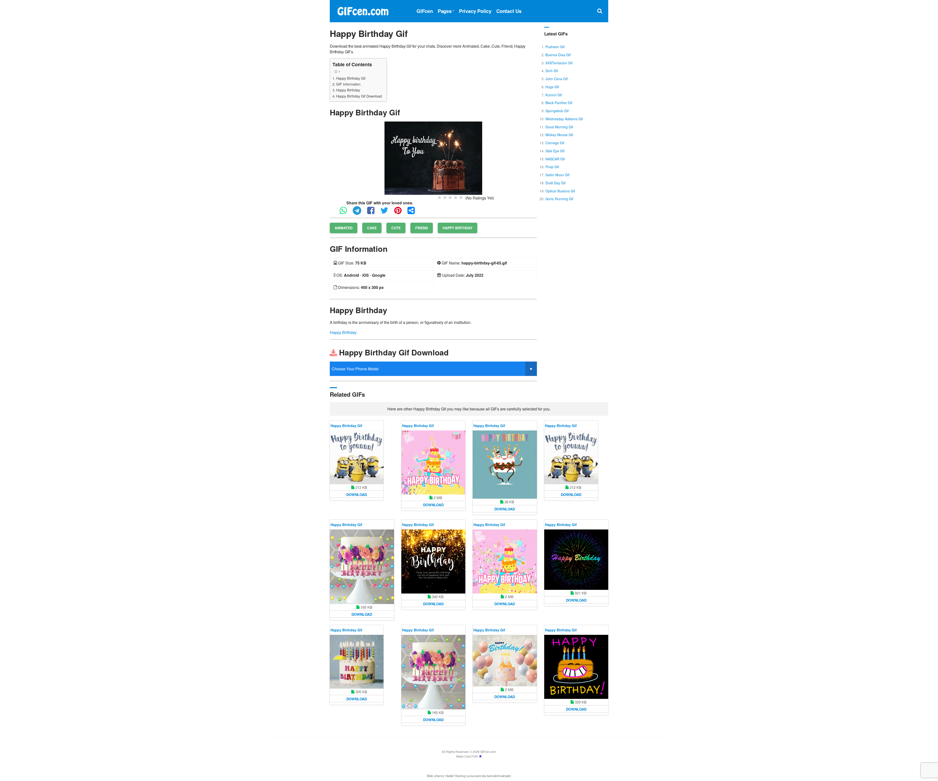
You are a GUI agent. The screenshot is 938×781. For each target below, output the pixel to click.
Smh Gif (551, 70)
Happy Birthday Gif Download (359, 96)
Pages (445, 10)
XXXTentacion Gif (559, 62)
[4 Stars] (455, 197)
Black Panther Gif (558, 102)
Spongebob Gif (557, 110)
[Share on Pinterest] (400, 212)
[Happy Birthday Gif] (433, 157)
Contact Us (509, 10)
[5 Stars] (460, 197)
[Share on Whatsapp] (346, 212)
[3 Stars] (450, 197)
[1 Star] (439, 197)
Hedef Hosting (455, 775)
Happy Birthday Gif (350, 78)
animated (343, 227)
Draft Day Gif (555, 182)
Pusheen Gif (555, 46)
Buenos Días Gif (558, 54)
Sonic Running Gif (559, 198)
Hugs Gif (552, 86)
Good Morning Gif (559, 126)
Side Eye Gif (555, 150)
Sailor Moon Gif (557, 174)
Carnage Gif (554, 142)
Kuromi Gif (553, 94)
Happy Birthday (348, 89)
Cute (396, 227)
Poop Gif (552, 166)
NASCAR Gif (555, 158)
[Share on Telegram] (359, 212)
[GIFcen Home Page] (363, 10)
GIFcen (424, 10)
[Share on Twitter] (386, 212)
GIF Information (348, 84)
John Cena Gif (556, 78)
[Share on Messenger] (413, 212)
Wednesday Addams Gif (564, 118)
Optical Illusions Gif (560, 190)
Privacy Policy (475, 10)
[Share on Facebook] (373, 212)
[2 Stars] (444, 197)
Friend (421, 227)
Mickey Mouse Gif (559, 134)
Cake (372, 227)
